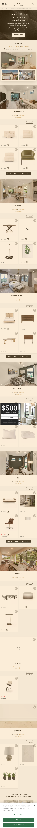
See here (10, 423)
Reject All (18, 819)
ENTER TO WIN (9, 417)
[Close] (34, 805)
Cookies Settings (18, 814)
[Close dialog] (35, 404)
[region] (18, 815)
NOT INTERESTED (9, 420)
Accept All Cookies (18, 824)
